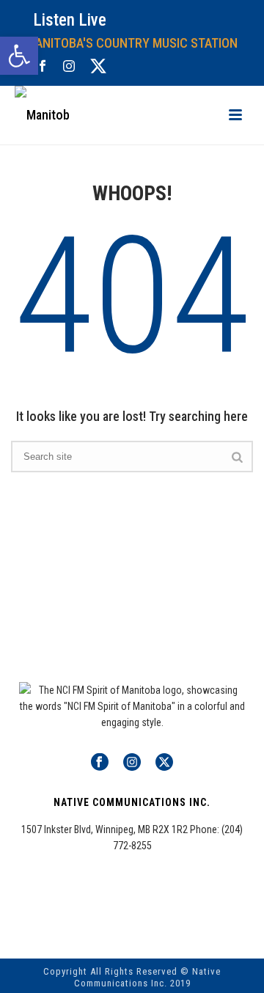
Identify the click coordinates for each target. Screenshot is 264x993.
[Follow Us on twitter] (164, 762)
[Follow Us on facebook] (100, 762)
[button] (19, 56)
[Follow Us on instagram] (132, 762)
